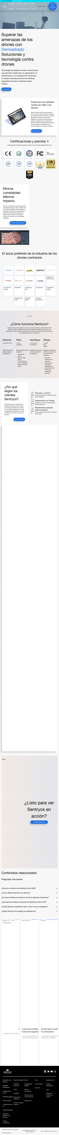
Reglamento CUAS (6, 920)
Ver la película (6, 89)
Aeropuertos (43, 920)
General (12, 920)
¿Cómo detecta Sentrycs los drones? (15, 893)
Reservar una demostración (52, 6)
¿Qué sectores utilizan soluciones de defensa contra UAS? (23, 902)
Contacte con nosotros (39, 822)
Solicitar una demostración (18, 223)
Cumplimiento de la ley (6, 922)
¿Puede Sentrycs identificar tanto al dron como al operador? (24, 907)
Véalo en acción (36, 131)
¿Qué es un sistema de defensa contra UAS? (18, 888)
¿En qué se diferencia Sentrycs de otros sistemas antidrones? (25, 897)
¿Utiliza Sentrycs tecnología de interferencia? (18, 911)
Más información (19, 419)
